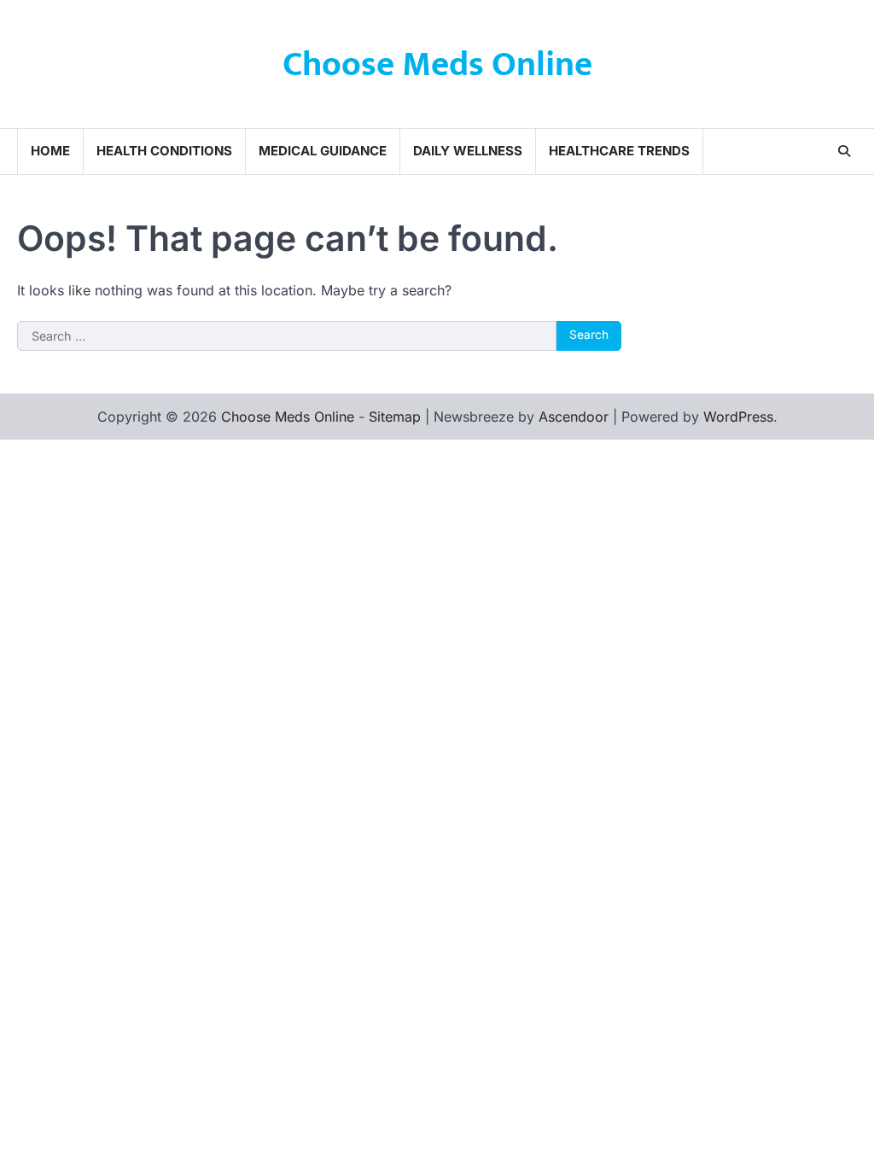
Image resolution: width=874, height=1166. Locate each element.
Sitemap (395, 416)
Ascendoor (574, 416)
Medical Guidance (323, 151)
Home (50, 151)
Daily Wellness (467, 151)
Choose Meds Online (437, 65)
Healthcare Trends (619, 151)
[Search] (844, 151)
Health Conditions (164, 151)
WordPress (738, 416)
